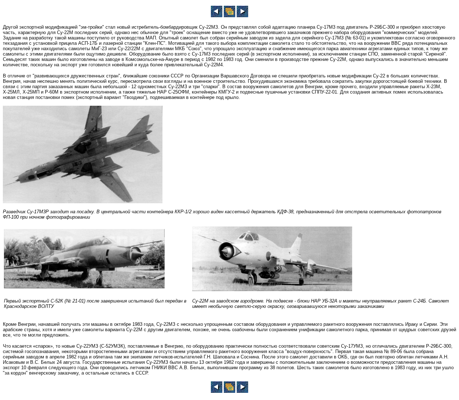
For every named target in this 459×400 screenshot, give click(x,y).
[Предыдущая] (216, 15)
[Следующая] (242, 15)
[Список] (229, 15)
